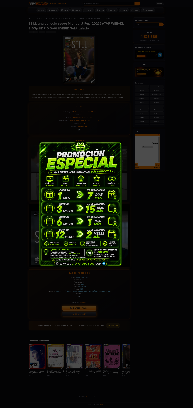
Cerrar (153, 143)
